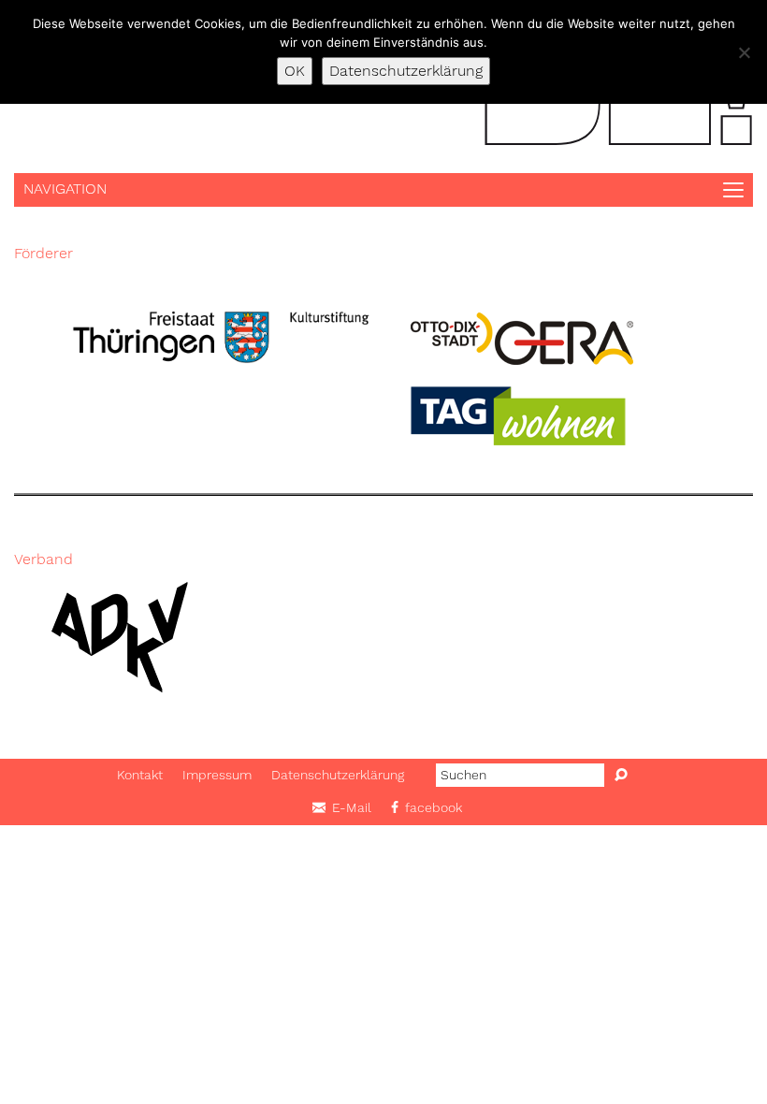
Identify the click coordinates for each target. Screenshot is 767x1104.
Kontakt (140, 774)
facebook (433, 807)
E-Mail (351, 807)
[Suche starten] (621, 775)
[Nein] (743, 52)
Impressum (217, 774)
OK (294, 71)
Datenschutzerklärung (337, 774)
